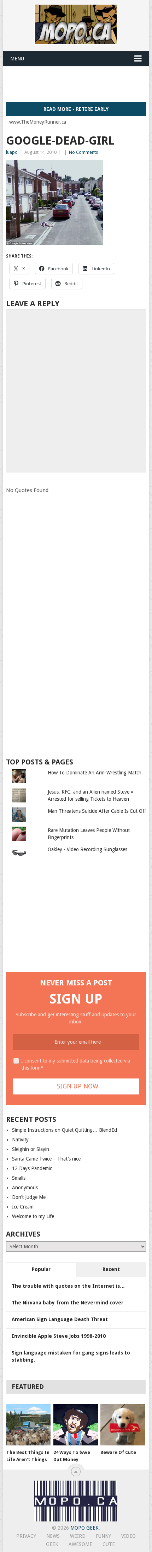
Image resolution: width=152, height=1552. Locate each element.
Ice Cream (23, 1207)
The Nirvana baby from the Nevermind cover (67, 1302)
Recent (111, 1269)
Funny (103, 1536)
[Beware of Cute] (122, 1424)
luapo (12, 152)
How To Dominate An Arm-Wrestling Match (94, 772)
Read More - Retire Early (76, 109)
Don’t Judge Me (29, 1197)
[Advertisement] (79, 84)
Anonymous (25, 1187)
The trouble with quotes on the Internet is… (68, 1286)
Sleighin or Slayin (30, 1149)
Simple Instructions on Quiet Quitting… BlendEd (64, 1130)
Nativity (20, 1139)
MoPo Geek (84, 1528)
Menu (17, 58)
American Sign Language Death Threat (60, 1319)
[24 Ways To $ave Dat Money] (75, 1424)
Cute (109, 1544)
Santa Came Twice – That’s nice (46, 1159)
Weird (78, 1536)
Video (128, 1536)
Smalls (18, 1178)
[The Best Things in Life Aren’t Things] (28, 1424)
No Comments (83, 152)
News (53, 1536)
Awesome (80, 1544)
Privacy (26, 1536)
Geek (52, 1544)
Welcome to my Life (33, 1216)
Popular (41, 1269)
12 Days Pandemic (32, 1168)
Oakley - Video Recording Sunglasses (87, 849)
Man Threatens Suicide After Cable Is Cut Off (97, 811)
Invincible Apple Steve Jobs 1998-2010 (59, 1336)
